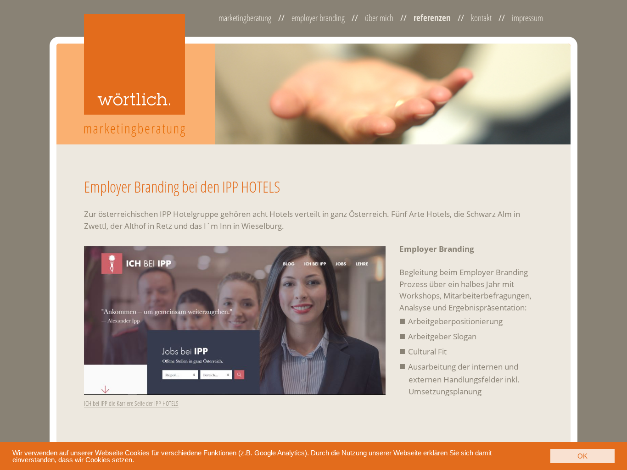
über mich (379, 18)
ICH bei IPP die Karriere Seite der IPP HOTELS (131, 403)
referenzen (432, 18)
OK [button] (582, 456)
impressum (527, 18)
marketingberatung (244, 18)
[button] (137, 460)
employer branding (318, 18)
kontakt (481, 18)
